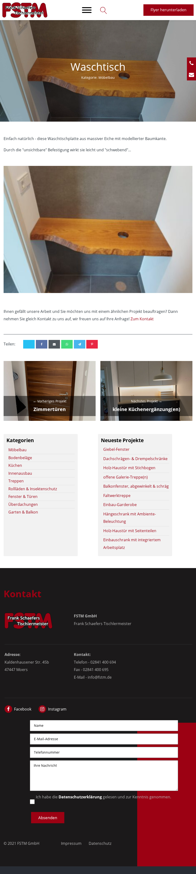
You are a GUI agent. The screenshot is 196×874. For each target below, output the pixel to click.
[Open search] (102, 10)
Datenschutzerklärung (80, 797)
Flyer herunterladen (168, 9)
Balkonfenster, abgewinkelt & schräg (136, 486)
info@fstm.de (100, 677)
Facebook (22, 709)
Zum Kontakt (142, 318)
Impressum (71, 843)
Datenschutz (100, 843)
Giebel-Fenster (116, 449)
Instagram (57, 709)
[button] (47, 817)
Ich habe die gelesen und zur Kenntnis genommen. (103, 797)
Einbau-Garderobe (120, 504)
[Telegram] (79, 344)
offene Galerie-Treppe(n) (125, 477)
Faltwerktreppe (117, 495)
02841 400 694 (103, 662)
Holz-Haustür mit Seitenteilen (129, 530)
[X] (29, 344)
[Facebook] (41, 344)
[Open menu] (87, 10)
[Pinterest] (92, 344)
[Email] (54, 344)
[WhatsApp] (67, 344)
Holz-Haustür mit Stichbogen (129, 467)
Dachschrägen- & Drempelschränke (135, 458)
